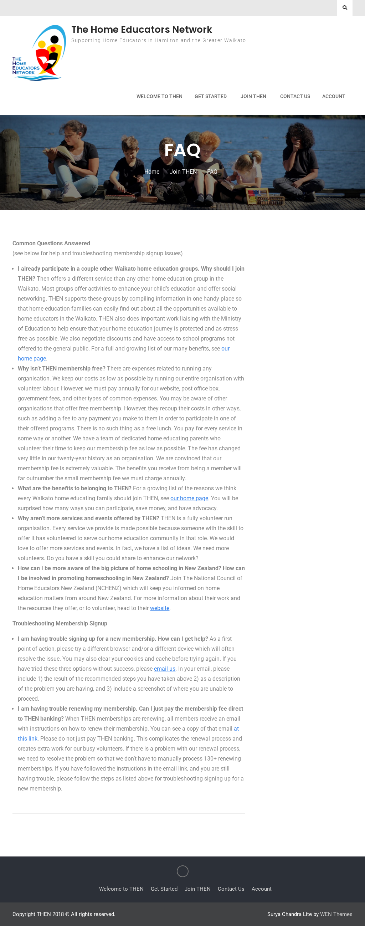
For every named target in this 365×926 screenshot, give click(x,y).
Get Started (211, 96)
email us (164, 668)
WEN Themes (336, 914)
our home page (189, 498)
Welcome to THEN (159, 96)
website (159, 608)
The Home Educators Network (141, 29)
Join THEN (253, 96)
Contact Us (295, 96)
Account (333, 96)
